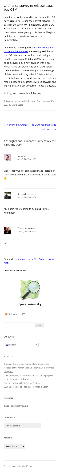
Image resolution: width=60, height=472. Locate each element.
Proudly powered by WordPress (18, 466)
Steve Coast (17, 104)
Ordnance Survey (35, 101)
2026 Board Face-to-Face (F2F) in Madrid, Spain (26, 386)
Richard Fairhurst (26, 194)
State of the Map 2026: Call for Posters (22, 383)
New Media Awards (16, 124)
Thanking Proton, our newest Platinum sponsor (26, 363)
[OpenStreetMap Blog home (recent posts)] (30, 300)
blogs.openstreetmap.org (16, 405)
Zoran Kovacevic (26, 228)
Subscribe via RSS (17, 314)
